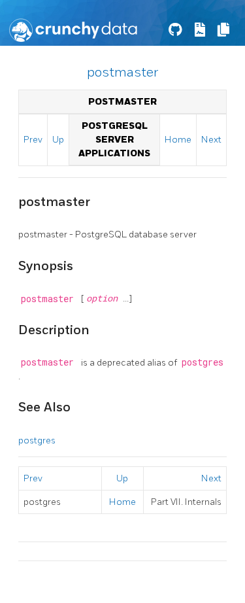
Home (178, 139)
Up (58, 139)
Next (211, 139)
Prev (33, 139)
